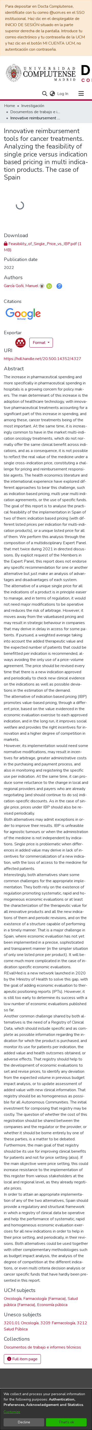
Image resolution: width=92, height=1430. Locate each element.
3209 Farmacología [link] (57, 1323)
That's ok (66, 1422)
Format (40, 342)
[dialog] (46, 1409)
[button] (44, 94)
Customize (12, 1412)
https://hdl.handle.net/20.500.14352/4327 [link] (42, 359)
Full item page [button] (24, 1359)
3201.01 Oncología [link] (21, 1323)
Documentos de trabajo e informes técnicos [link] (35, 112)
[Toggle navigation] (81, 94)
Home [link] (9, 106)
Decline (24, 1422)
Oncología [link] (12, 1298)
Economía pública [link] (52, 1305)
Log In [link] (63, 94)
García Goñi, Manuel (21, 286)
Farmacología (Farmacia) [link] (44, 1298)
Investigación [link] (32, 106)
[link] (42, 1347)
